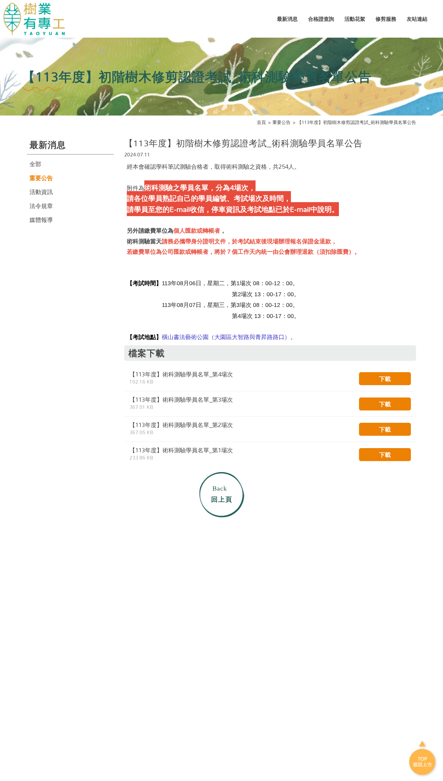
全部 (35, 164)
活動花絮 (354, 19)
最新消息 (287, 19)
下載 (385, 378)
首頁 (261, 122)
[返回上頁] (221, 494)
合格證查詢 (321, 19)
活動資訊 (41, 192)
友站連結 (417, 19)
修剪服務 (386, 19)
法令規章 (41, 206)
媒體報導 (41, 220)
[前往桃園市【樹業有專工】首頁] (36, 19)
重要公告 (281, 122)
